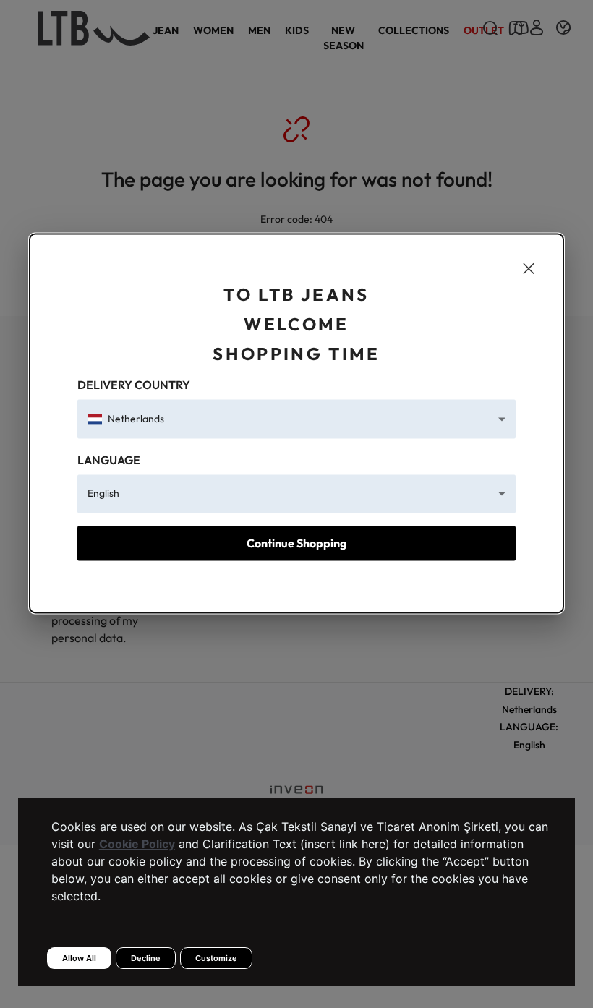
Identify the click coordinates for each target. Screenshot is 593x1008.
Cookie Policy (137, 844)
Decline (146, 958)
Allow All (79, 958)
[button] (296, 419)
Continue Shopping (296, 543)
